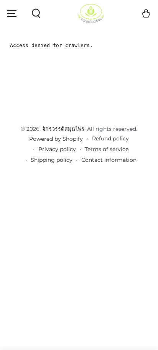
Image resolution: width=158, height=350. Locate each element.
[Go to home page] (90, 13)
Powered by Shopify (56, 138)
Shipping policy (51, 159)
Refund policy (110, 138)
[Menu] (12, 13)
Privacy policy (57, 149)
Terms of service (106, 149)
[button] (36, 13)
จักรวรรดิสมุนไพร (63, 128)
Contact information (109, 159)
